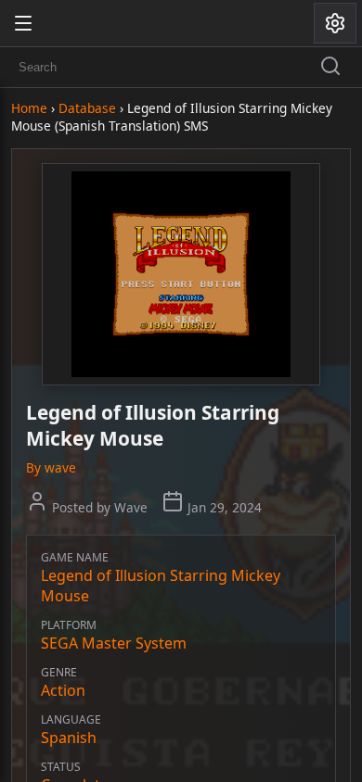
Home (29, 108)
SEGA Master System (114, 643)
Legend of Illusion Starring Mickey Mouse (160, 585)
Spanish (69, 737)
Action (63, 690)
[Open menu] (23, 23)
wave (60, 467)
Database (87, 108)
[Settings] (335, 23)
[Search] (330, 67)
